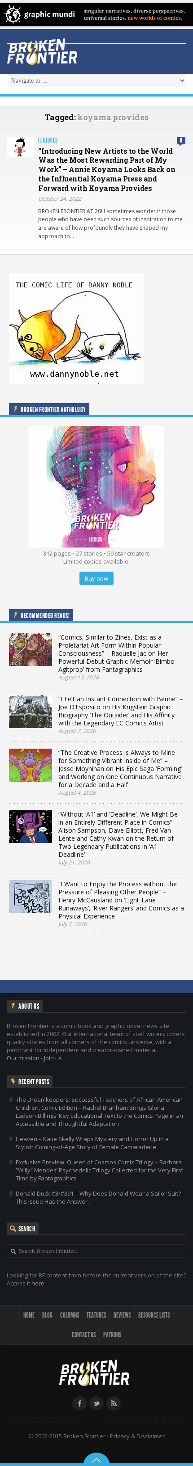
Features (48, 140)
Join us (53, 1058)
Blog (47, 1315)
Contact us (84, 1335)
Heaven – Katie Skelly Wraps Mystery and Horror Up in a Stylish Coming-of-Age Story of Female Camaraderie (92, 1143)
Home (29, 1315)
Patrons (112, 1335)
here (37, 1283)
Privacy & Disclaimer (137, 1436)
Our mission (23, 1058)
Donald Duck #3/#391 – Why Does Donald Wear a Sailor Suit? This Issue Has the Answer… (98, 1197)
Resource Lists (154, 1315)
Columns (69, 1315)
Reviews (122, 1315)
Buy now (96, 578)
